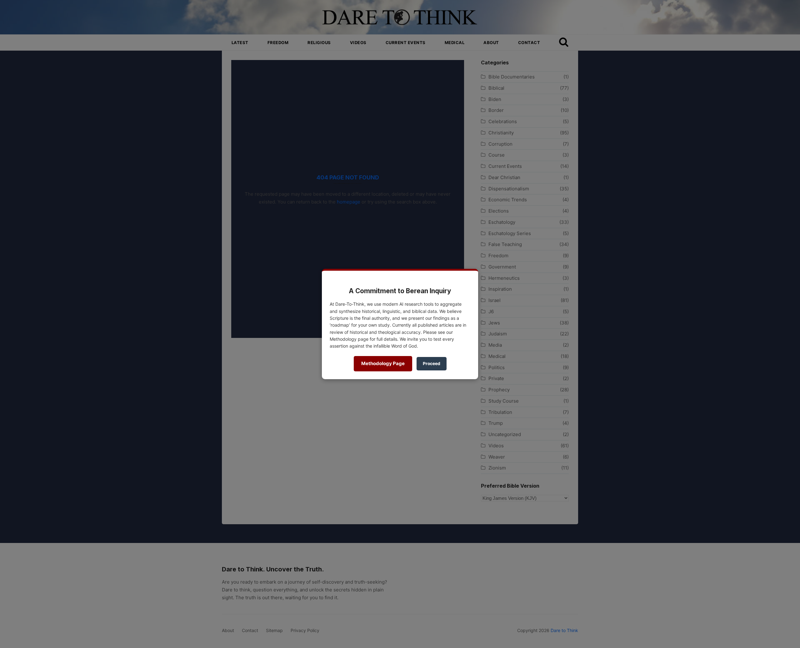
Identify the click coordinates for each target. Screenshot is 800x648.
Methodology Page (383, 363)
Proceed (431, 363)
